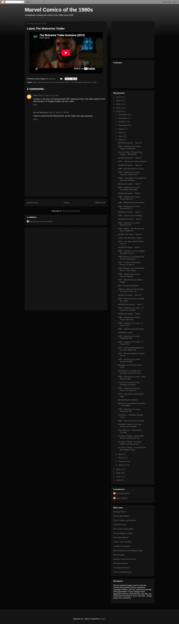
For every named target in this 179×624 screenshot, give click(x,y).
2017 (118, 97)
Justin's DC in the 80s (122, 542)
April (120, 454)
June (120, 136)
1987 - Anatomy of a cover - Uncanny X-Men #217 (129, 173)
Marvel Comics (64, 82)
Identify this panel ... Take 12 (130, 143)
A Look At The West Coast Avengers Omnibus (129, 383)
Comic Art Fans (119, 525)
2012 (118, 469)
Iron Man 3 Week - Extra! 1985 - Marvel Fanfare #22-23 (131, 437)
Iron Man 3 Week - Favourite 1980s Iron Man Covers (130, 443)
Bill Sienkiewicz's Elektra (128, 400)
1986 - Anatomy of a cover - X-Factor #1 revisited (130, 309)
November (123, 118)
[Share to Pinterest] (76, 78)
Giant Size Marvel (120, 537)
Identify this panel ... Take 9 (129, 184)
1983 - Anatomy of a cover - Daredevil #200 (129, 360)
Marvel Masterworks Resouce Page (128, 550)
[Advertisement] (66, 178)
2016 (118, 101)
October (122, 122)
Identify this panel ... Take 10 (130, 165)
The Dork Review (120, 563)
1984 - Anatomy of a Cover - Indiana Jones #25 (129, 147)
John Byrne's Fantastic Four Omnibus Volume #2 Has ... (130, 372)
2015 (118, 104)
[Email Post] (61, 79)
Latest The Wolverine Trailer (129, 238)
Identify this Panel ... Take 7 (129, 212)
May (120, 140)
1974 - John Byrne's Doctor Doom (132, 161)
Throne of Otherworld (122, 572)
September (123, 125)
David (35, 96)
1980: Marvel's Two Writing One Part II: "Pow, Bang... (131, 269)
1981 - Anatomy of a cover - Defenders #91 (129, 337)
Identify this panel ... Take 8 (129, 193)
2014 (118, 108)
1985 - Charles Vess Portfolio (130, 215)
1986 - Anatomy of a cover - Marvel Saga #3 (129, 275)
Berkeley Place (119, 512)
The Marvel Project (121, 568)
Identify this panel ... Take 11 (130, 158)
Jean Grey (54, 82)
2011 (118, 473)
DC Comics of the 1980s (123, 529)
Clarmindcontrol (122, 493)
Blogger (102, 619)
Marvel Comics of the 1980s (59, 10)
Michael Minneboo (40, 112)
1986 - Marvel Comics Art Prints (131, 421)
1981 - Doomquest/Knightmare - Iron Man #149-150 (131, 349)
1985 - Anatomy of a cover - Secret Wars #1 (129, 198)
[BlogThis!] (68, 78)
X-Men (94, 82)
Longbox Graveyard (121, 546)
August (121, 129)
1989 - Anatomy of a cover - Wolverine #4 (129, 224)
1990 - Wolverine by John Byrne (131, 202)
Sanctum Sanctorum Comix (124, 559)
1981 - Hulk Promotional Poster (131, 329)
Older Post (100, 202)
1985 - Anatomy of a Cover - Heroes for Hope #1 (129, 389)
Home (66, 202)
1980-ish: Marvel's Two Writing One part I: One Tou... (130, 290)
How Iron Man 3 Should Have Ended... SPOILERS (130, 153)
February (122, 461)
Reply (35, 105)
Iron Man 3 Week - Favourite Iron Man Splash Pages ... (132, 448)
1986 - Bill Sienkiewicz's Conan (131, 169)
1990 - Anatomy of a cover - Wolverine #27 (129, 410)
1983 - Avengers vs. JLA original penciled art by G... (131, 252)
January (122, 465)
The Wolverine (76, 82)
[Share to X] (71, 78)
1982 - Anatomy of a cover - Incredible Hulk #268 (129, 188)
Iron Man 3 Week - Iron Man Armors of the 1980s (129, 425)
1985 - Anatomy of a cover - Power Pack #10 (129, 318)
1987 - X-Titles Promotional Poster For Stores (129, 263)
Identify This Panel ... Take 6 (129, 219)
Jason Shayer (121, 498)
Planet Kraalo (118, 555)
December (123, 114)
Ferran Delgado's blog (122, 533)
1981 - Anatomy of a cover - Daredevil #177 (129, 207)
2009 (118, 480)
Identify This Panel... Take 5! (129, 234)
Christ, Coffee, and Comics (124, 520)
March (121, 458)
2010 (118, 477)
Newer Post (32, 202)
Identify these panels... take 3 (130, 304)
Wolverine (87, 82)
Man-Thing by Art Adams (128, 285)
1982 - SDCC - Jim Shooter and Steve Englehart (131, 229)
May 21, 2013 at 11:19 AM (48, 96)
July (120, 132)
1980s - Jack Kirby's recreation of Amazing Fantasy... (132, 179)
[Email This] (66, 78)
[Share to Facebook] (73, 78)
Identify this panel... (126, 332)
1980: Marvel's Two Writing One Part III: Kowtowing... (131, 258)
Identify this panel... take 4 (129, 247)
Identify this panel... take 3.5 (129, 295)
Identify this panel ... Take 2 (129, 314)
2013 (35, 82)
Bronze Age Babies (121, 516)
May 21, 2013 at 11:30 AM (59, 112)
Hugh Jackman (43, 82)
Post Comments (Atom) (71, 211)
